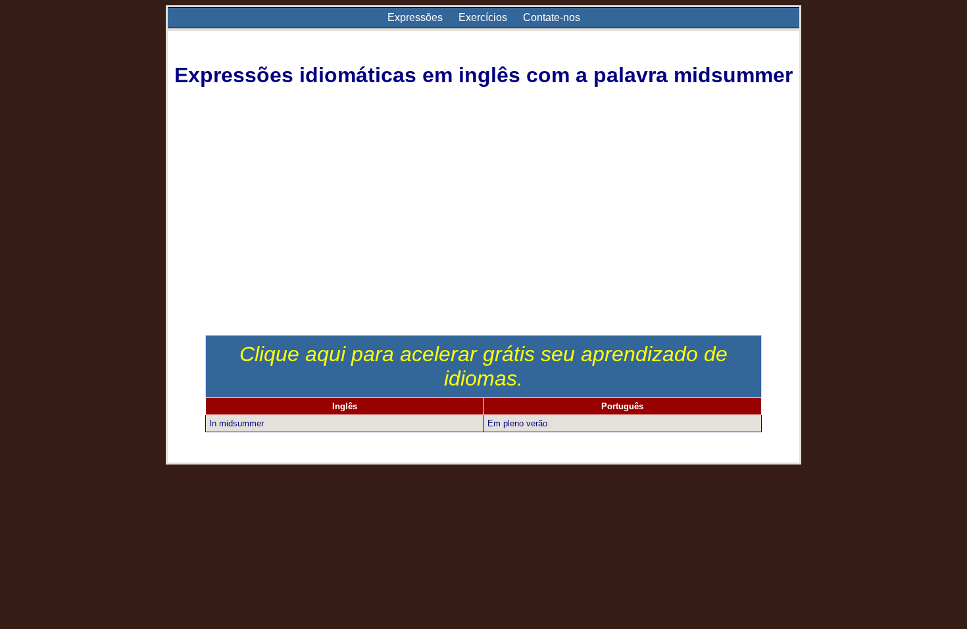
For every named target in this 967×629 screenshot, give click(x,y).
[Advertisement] (483, 236)
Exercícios (483, 17)
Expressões (415, 17)
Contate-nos (551, 17)
